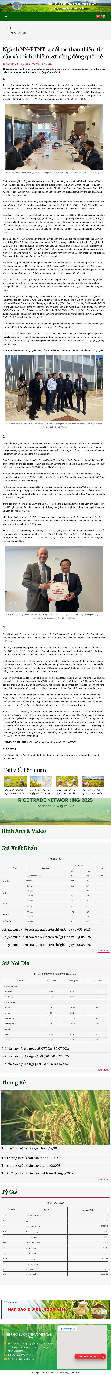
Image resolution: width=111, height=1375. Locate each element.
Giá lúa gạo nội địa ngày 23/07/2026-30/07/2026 (35, 1048)
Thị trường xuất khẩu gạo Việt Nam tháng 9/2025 (37, 1173)
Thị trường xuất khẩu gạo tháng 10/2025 (30, 1165)
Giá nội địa (15, 963)
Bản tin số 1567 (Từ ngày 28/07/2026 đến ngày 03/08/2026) (40, 793)
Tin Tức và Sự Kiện (42, 64)
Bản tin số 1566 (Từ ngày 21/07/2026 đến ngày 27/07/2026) (66, 793)
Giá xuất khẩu (19, 848)
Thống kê (13, 1082)
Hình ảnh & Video (23, 831)
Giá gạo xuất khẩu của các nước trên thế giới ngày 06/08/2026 (46, 937)
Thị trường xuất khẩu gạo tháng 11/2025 (30, 1158)
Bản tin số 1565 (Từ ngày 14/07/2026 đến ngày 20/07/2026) (92, 793)
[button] (3, 811)
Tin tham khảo (24, 64)
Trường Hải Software (71, 1372)
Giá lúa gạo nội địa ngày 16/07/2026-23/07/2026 (35, 1056)
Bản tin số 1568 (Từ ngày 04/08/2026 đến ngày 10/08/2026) (14, 793)
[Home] (7, 33)
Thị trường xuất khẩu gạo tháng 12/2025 (30, 1148)
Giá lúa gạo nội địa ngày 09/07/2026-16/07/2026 (35, 1064)
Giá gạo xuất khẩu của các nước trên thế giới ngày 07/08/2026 (45, 929)
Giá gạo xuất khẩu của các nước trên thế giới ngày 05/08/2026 (46, 945)
